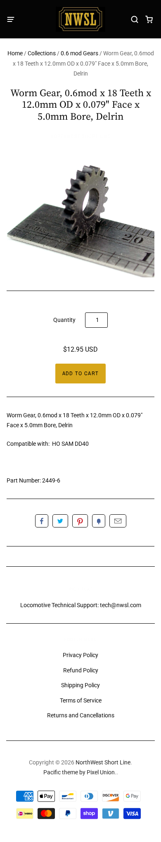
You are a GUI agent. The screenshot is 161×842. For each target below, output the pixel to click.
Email (117, 520)
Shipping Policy (80, 685)
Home (15, 53)
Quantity (64, 320)
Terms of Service (81, 700)
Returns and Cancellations (80, 715)
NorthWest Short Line (80, 136)
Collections (42, 53)
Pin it (80, 520)
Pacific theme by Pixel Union (79, 772)
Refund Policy (80, 670)
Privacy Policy (80, 655)
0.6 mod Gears (79, 53)
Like (41, 520)
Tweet (60, 520)
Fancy (98, 520)
